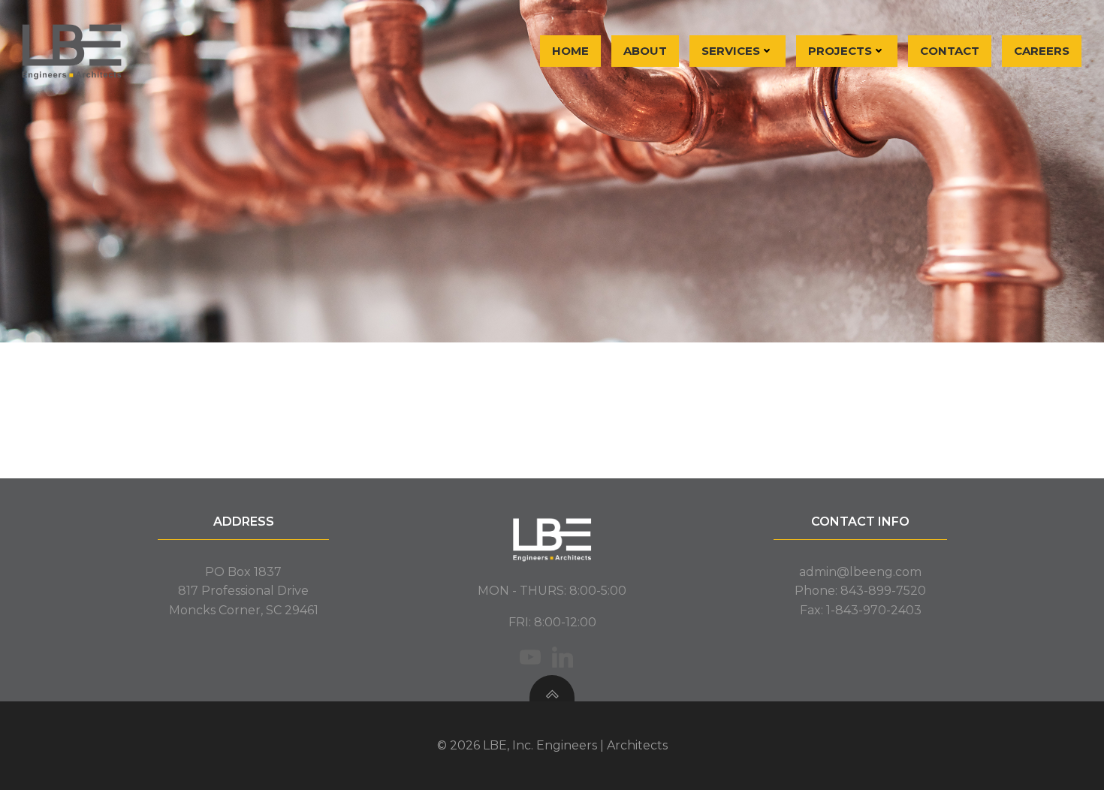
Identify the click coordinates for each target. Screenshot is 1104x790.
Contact (949, 51)
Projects (840, 51)
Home (570, 51)
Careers (1041, 51)
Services (730, 51)
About (645, 51)
